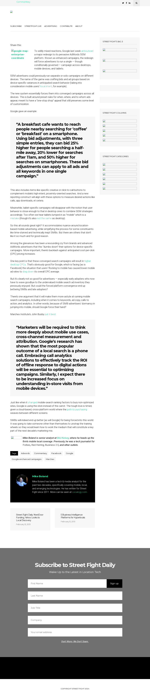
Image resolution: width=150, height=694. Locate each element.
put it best (50, 314)
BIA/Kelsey (63, 437)
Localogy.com (79, 492)
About (78, 26)
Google (69, 453)
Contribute (66, 26)
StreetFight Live (32, 26)
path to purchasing (77, 409)
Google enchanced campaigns (26, 459)
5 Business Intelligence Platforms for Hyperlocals (73, 516)
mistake (14, 218)
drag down (28, 271)
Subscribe (16, 26)
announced (87, 50)
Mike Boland (40, 476)
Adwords (25, 453)
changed (32, 402)
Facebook (56, 453)
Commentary (23, 2)
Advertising (50, 26)
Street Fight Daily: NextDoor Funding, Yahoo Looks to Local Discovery (29, 517)
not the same (44, 218)
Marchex (50, 459)
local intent (46, 86)
